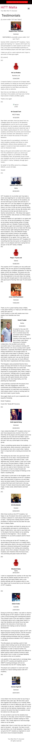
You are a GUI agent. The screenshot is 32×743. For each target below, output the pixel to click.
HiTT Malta (9, 7)
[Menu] (28, 8)
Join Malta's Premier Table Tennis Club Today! (17, 2)
